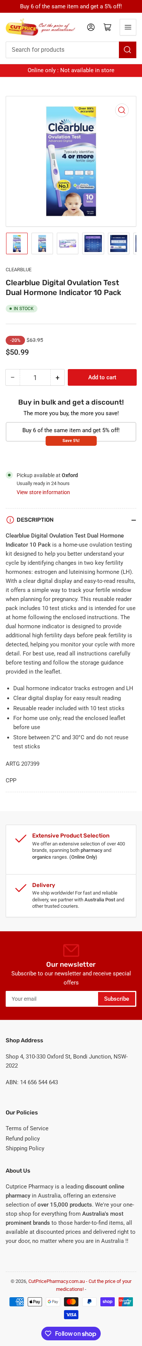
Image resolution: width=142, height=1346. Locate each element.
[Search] (127, 50)
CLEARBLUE (18, 269)
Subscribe (116, 998)
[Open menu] (128, 27)
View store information (43, 492)
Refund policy (23, 1138)
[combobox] (71, 50)
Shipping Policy (25, 1148)
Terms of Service (27, 1128)
